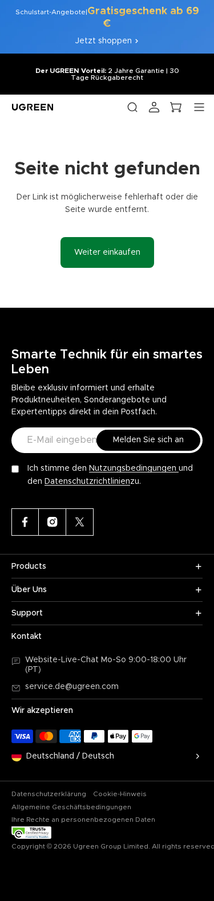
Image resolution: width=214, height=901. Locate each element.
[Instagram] (52, 522)
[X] (80, 522)
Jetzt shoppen (103, 41)
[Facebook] (25, 522)
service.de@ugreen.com (72, 687)
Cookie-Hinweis (120, 793)
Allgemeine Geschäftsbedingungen (71, 807)
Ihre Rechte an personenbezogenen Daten (83, 819)
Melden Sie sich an (148, 440)
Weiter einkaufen (107, 252)
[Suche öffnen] (132, 107)
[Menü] (199, 107)
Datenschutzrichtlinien (87, 482)
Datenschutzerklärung (48, 793)
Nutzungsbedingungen (134, 468)
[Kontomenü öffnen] (154, 107)
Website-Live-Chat (63, 660)
